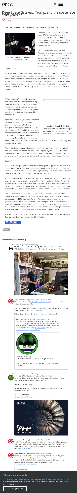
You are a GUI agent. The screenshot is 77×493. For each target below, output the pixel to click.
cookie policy (65, 479)
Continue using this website (15, 489)
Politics (6, 230)
